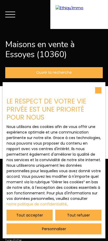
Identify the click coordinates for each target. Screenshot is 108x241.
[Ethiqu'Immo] (79, 14)
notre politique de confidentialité (37, 204)
